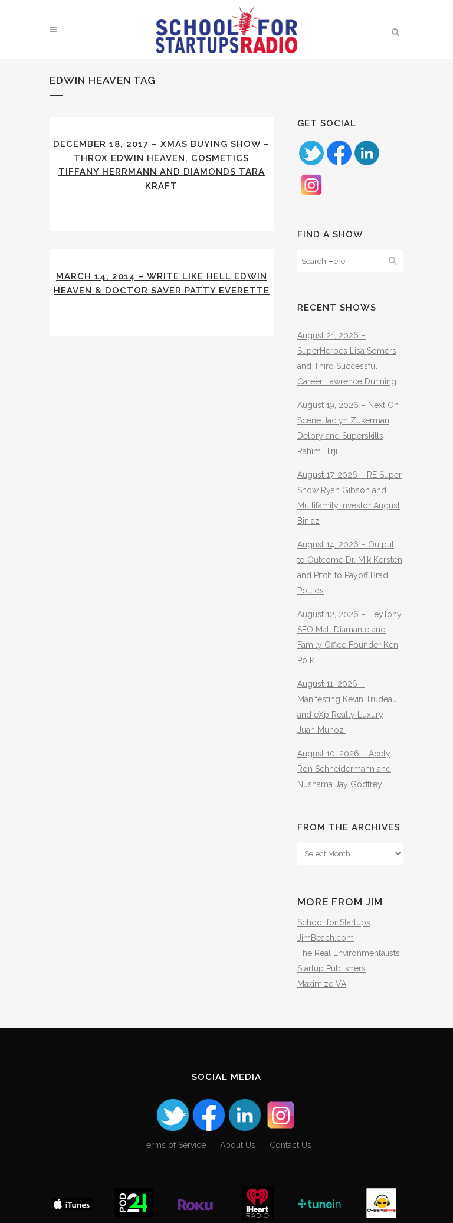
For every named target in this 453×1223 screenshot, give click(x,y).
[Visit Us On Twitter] (311, 163)
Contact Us (290, 1145)
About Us (237, 1145)
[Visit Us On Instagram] (311, 195)
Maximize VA (321, 984)
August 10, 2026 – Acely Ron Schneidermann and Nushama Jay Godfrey (344, 769)
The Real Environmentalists (348, 953)
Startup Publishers (331, 968)
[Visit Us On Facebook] (339, 163)
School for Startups (333, 922)
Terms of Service (174, 1145)
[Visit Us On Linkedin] (366, 163)
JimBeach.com (325, 937)
